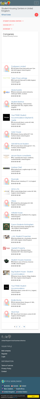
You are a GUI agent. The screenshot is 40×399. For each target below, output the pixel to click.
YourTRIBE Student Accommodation (18, 287)
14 (24, 327)
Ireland (23, 386)
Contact (4, 371)
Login (3, 357)
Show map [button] (6, 29)
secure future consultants (21, 156)
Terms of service (7, 365)
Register (4, 354)
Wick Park (15, 312)
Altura (13, 201)
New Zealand (8, 389)
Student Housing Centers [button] (12, 21)
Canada (15, 386)
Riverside (15, 179)
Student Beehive (17, 102)
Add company (6, 351)
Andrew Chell (16, 167)
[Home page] (5, 2)
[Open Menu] (36, 3)
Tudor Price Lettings (19, 78)
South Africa (20, 389)
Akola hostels (16, 90)
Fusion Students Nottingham (22, 225)
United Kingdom (9, 392)
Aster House (16, 132)
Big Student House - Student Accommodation (22, 273)
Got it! (33, 396)
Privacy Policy (6, 368)
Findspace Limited (18, 66)
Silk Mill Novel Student (20, 144)
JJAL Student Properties (21, 236)
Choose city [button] (7, 25)
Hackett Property (18, 248)
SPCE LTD (15, 189)
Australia (6, 386)
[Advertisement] (17, 51)
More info (15, 397)
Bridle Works (16, 300)
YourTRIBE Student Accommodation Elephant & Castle (22, 117)
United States (22, 392)
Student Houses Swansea (21, 260)
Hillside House (17, 213)
